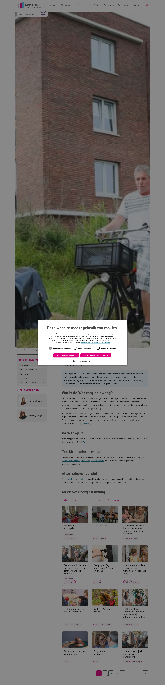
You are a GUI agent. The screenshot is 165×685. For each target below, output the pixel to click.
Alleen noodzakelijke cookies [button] (96, 355)
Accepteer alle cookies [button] (66, 355)
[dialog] (82, 342)
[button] (82, 361)
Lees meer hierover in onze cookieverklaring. (95, 343)
